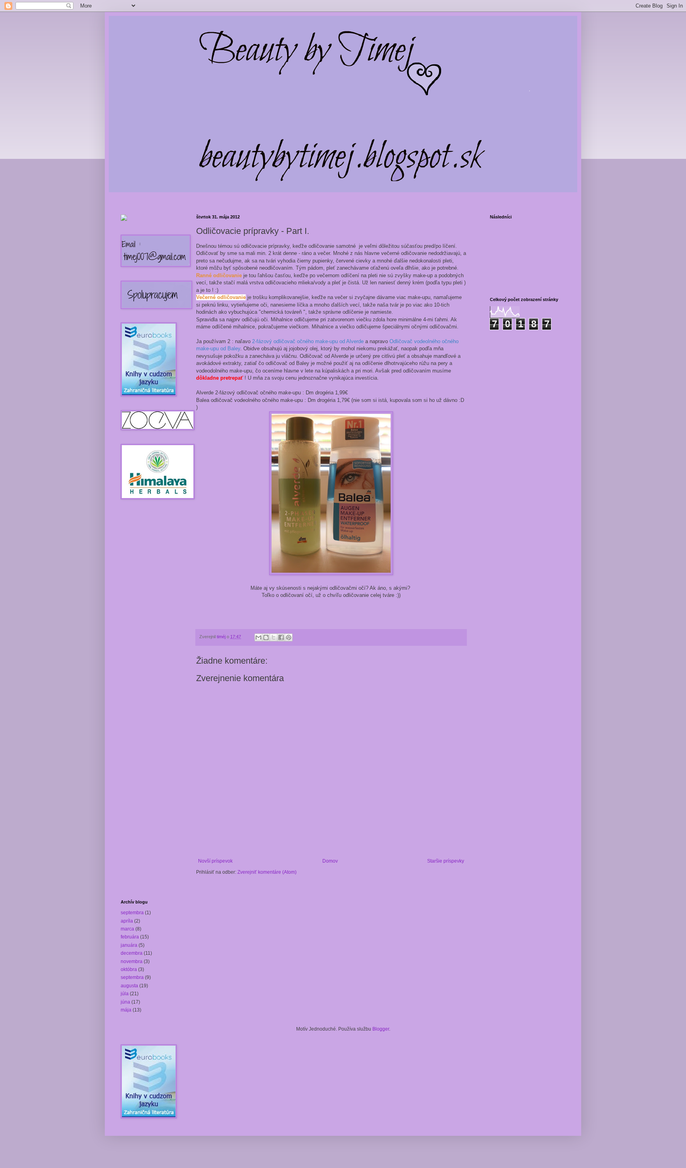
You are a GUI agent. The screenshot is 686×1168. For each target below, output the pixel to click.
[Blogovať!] (266, 637)
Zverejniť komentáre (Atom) (267, 872)
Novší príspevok (215, 861)
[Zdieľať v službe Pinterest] (289, 637)
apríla (127, 921)
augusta (129, 985)
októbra (129, 969)
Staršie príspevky (445, 861)
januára (129, 945)
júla (125, 993)
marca (127, 929)
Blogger (380, 1029)
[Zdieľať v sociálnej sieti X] (273, 637)
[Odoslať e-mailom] (258, 637)
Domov (330, 861)
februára (130, 937)
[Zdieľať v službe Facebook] (281, 637)
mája (126, 1010)
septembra (132, 912)
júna (125, 1002)
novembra (132, 961)
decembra (132, 953)
